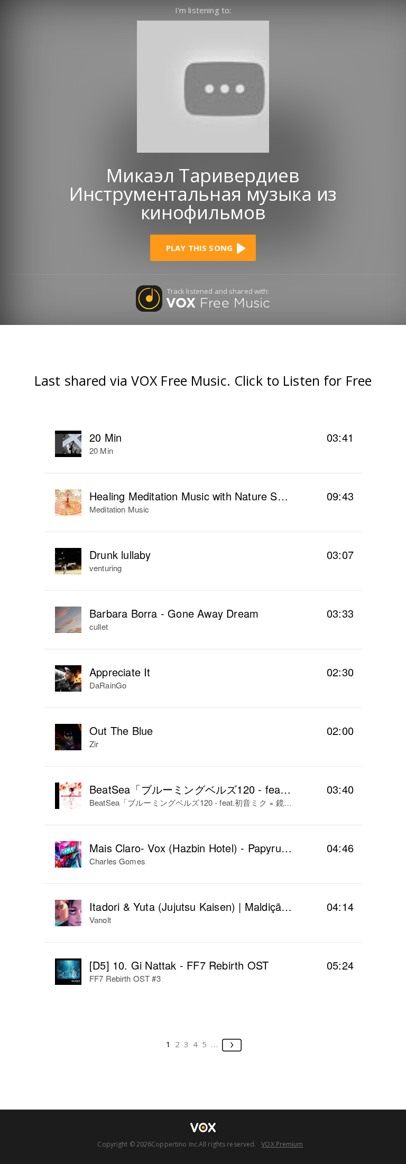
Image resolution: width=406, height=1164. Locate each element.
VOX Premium (282, 1144)
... (215, 1044)
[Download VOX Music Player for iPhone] (203, 85)
